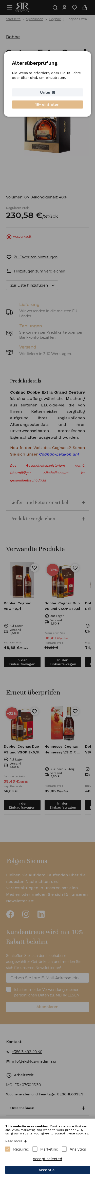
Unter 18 (47, 92)
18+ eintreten (47, 104)
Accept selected (47, 1159)
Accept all (47, 1170)
